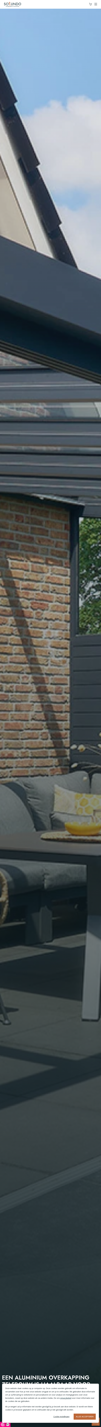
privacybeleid (65, 1398)
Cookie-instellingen (61, 1416)
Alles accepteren (85, 1416)
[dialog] (50, 1403)
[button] (95, 4)
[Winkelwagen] (90, 4)
